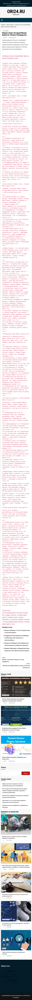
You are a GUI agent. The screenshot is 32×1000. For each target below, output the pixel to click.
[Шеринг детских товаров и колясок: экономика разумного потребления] (16, 824)
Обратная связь (7, 3)
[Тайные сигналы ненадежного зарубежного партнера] (16, 940)
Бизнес (4, 832)
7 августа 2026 (11, 869)
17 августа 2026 (9, 840)
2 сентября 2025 (9, 955)
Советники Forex (6, 919)
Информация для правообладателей (16, 5)
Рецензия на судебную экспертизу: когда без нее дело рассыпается (15, 796)
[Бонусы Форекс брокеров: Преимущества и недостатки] (16, 745)
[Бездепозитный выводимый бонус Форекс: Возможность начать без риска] (16, 716)
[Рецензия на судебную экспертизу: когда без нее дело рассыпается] (16, 882)
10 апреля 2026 (8, 926)
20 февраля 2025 (12, 37)
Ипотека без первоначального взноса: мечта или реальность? (16, 665)
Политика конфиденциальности (20, 3)
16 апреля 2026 (8, 898)
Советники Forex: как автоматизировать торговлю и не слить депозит (14, 801)
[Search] (29, 20)
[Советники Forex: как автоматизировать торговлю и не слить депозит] (16, 911)
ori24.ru (16, 11)
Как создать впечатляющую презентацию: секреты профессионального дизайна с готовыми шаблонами (14, 790)
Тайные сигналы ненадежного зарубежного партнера (15, 806)
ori (3, 840)
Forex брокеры (5, 30)
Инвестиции (5, 861)
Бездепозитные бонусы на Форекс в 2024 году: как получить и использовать (17, 638)
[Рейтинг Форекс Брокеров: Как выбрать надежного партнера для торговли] (16, 687)
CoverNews (25, 995)
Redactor (5, 37)
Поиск (3, 767)
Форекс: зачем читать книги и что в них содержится (13, 659)
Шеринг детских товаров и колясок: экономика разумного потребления (12, 784)
